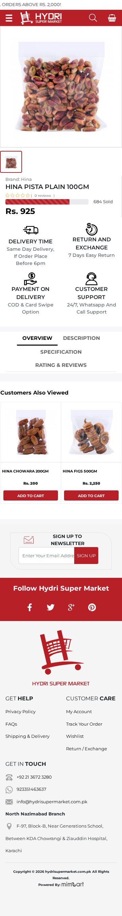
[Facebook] (30, 607)
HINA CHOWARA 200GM (25, 471)
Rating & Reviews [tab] (61, 365)
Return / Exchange (86, 748)
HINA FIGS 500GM (80, 471)
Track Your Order (84, 724)
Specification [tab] (61, 352)
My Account (79, 711)
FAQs (11, 724)
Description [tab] (81, 338)
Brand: (18, 179)
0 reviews (43, 195)
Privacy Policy (20, 711)
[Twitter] (50, 607)
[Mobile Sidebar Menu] (9, 17)
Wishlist (75, 736)
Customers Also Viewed (34, 392)
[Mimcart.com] (73, 885)
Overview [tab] (37, 338)
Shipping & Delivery (27, 736)
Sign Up (86, 555)
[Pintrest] (92, 607)
